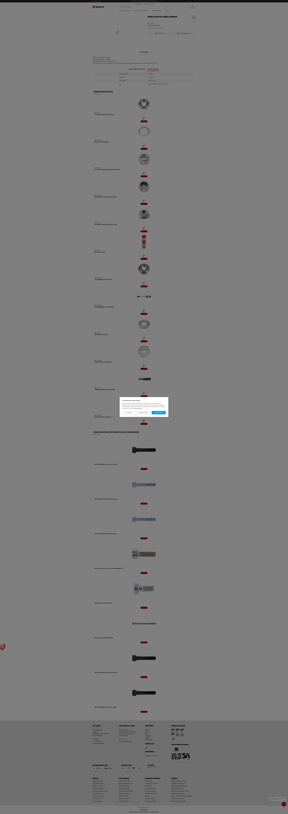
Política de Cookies (138, 408)
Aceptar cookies (159, 412)
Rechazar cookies (143, 412)
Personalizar (128, 412)
